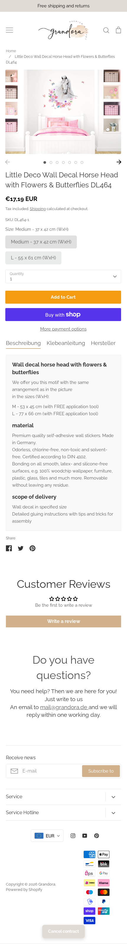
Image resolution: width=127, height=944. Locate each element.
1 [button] (44, 162)
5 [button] (69, 162)
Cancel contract (63, 931)
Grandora (46, 884)
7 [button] (82, 162)
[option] (63, 112)
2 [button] (51, 162)
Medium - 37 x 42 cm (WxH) (41, 242)
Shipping (38, 209)
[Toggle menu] (9, 30)
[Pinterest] (96, 836)
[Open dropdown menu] (113, 796)
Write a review (63, 621)
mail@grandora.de (64, 707)
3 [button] (57, 162)
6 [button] (75, 162)
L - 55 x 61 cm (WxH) (33, 258)
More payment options (63, 329)
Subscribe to (101, 771)
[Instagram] (73, 836)
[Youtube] (85, 836)
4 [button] (63, 162)
